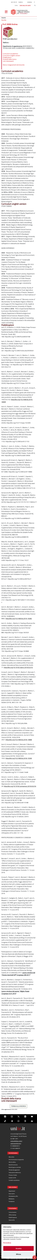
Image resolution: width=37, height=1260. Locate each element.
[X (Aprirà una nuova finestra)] (18, 1116)
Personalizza (7, 1243)
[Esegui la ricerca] (35, 5)
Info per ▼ (14, 2)
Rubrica (20, 2)
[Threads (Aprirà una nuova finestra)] (25, 1121)
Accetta (18, 1248)
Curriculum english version (11, 55)
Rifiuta (18, 1254)
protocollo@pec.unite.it (16, 1141)
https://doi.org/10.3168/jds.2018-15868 (19, 740)
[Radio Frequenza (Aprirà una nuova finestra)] (32, 1121)
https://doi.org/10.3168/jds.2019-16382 (19, 618)
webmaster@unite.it (15, 1143)
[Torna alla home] (20, 12)
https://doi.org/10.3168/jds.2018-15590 (19, 758)
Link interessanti (8, 61)
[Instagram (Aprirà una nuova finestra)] (12, 1116)
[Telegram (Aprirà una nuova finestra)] (12, 1121)
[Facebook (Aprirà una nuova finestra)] (5, 1116)
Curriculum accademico (10, 53)
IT (34, 2)
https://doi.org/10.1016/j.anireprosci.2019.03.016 (20, 786)
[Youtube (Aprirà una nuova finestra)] (32, 1116)
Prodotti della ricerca (9, 59)
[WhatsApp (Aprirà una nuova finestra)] (18, 1121)
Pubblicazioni (7, 57)
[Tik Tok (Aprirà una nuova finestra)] (5, 1121)
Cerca (16, 5)
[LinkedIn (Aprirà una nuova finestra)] (25, 1116)
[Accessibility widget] (34, 1257)
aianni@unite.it (12, 39)
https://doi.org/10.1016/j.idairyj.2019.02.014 (18, 667)
